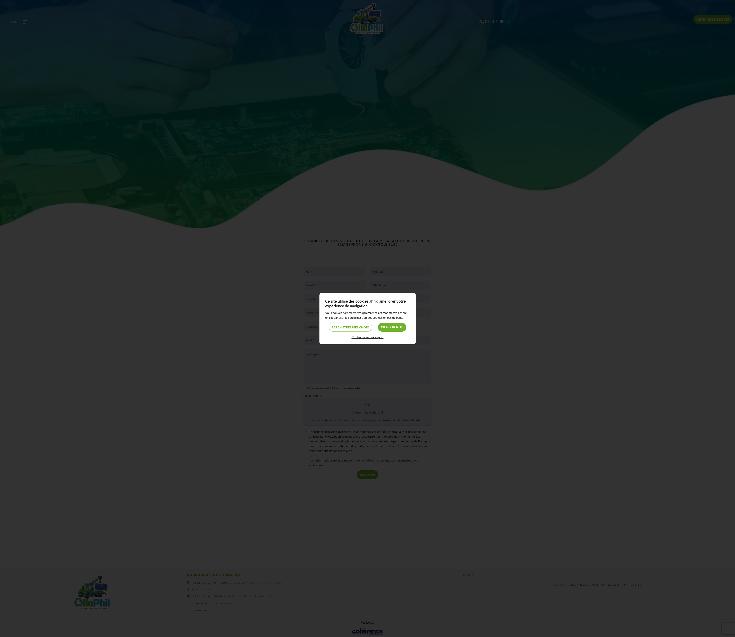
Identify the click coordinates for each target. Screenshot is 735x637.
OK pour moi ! (392, 327)
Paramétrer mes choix (350, 327)
